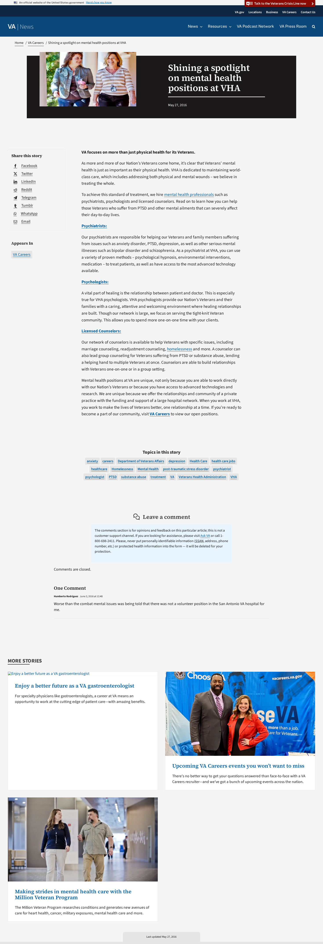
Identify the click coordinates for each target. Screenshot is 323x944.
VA (172, 477)
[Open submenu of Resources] (229, 26)
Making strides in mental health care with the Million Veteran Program (73, 894)
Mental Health (148, 469)
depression (177, 461)
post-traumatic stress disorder (186, 469)
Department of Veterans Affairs (141, 461)
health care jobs (223, 461)
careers (107, 461)
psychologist (94, 477)
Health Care (198, 461)
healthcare (99, 469)
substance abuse (133, 477)
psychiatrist (222, 469)
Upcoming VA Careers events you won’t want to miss (238, 765)
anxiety (92, 461)
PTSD (113, 477)
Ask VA (205, 535)
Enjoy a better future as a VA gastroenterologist (74, 685)
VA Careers (22, 254)
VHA (233, 477)
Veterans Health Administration (202, 477)
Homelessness (122, 469)
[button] (313, 27)
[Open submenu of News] (200, 26)
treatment (158, 477)
